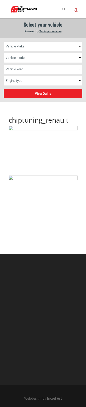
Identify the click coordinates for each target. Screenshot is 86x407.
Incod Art (54, 398)
